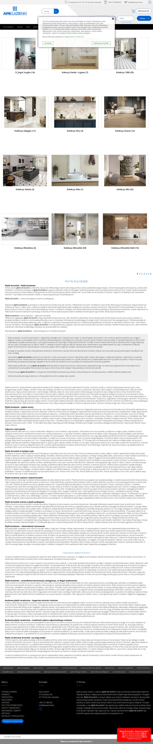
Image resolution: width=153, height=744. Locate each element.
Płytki (28, 27)
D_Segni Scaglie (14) (25, 72)
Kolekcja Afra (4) (75, 130)
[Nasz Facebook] (149, 2)
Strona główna (8, 27)
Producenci (7, 697)
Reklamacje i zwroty (11, 710)
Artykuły (6, 713)
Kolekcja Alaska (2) (25, 189)
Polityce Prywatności (77, 37)
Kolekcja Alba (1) (75, 189)
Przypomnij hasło (126, 22)
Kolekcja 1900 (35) (125, 72)
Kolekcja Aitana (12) (125, 130)
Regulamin (7, 700)
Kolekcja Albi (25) (125, 189)
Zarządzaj (47, 43)
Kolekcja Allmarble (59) (75, 248)
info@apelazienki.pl (135, 2)
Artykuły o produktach (13, 716)
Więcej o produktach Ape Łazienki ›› (76, 741)
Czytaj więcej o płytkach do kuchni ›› (76, 553)
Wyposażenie (37, 27)
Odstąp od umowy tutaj (12, 721)
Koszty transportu (11, 708)
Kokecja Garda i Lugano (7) (75, 72)
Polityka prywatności (12, 705)
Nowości (20, 27)
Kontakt (6, 702)
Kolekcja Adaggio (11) (25, 130)
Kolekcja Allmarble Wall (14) (125, 248)
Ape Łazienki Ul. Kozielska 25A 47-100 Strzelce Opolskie (49, 694)
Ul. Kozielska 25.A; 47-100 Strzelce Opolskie (84, 2)
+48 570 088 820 (114, 2)
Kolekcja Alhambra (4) (25, 248)
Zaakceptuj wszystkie (101, 43)
